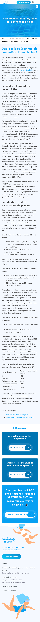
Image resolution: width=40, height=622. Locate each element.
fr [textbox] (36, 6)
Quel (8, 417)
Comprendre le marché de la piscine (15, 573)
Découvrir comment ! (17, 514)
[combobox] (37, 6)
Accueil (4, 39)
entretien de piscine (26, 70)
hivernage (14, 417)
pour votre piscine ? (26, 417)
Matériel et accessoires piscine (13, 582)
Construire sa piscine (9, 586)
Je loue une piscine (9, 591)
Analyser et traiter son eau (12, 580)
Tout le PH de (18, 415)
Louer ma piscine (23, 2)
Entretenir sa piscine (17, 39)
